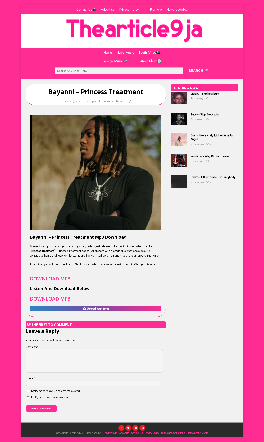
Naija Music (125, 52)
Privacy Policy (129, 9)
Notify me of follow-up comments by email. (56, 391)
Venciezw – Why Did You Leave (210, 156)
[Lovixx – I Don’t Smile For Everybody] (179, 185)
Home (108, 52)
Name (30, 378)
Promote (156, 9)
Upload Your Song (97, 308)
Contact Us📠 (86, 9)
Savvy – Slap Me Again (205, 114)
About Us (124, 432)
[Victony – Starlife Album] (179, 102)
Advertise (108, 9)
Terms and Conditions (173, 432)
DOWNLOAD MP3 (50, 278)
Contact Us (137, 432)
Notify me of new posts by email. (50, 397)
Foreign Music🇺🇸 (115, 61)
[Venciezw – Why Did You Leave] (179, 164)
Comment (32, 347)
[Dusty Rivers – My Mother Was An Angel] (179, 143)
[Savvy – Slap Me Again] (179, 123)
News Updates (177, 9)
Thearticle (107, 101)
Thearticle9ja (110, 432)
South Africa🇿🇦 (149, 52)
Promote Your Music (197, 432)
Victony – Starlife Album (205, 93)
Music (123, 101)
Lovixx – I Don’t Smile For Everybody (213, 177)
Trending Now (185, 88)
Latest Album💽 (150, 61)
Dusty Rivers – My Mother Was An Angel (212, 137)
